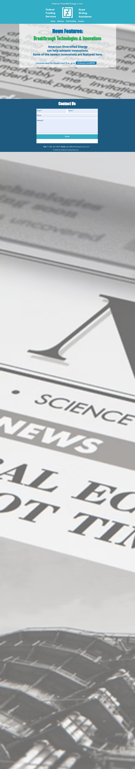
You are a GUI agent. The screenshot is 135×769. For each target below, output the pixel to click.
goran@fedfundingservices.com (77, 147)
